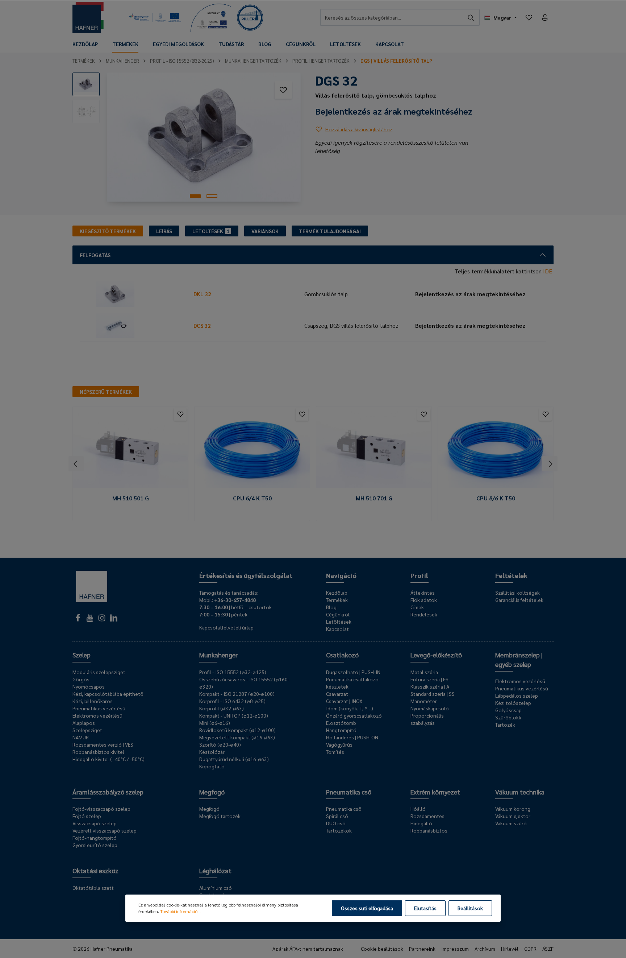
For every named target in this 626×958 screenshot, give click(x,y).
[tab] (107, 231)
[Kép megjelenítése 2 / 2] (211, 196)
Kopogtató (212, 766)
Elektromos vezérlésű (97, 715)
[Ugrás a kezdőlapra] (88, 17)
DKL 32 (202, 293)
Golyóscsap (508, 710)
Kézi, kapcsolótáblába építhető (107, 693)
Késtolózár (212, 751)
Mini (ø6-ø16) (214, 722)
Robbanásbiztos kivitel (98, 751)
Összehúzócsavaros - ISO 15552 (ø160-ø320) (244, 683)
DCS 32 (201, 325)
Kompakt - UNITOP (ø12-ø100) (233, 715)
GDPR (530, 948)
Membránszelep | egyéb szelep (519, 659)
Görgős (80, 679)
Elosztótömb (341, 722)
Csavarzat (337, 693)
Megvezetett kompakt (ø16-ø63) (237, 737)
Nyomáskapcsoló (429, 708)
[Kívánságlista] (529, 17)
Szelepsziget (87, 730)
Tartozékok (339, 830)
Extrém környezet (435, 792)
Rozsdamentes (427, 816)
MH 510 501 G (130, 498)
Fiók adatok (423, 599)
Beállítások (470, 908)
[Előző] (76, 463)
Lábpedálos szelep (516, 695)
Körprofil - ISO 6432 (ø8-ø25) (232, 701)
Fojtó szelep (86, 816)
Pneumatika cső (348, 792)
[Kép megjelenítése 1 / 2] (195, 196)
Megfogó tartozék (220, 816)
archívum (485, 948)
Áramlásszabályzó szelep (107, 792)
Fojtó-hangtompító (94, 837)
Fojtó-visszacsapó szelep (101, 808)
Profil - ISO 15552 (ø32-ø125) (232, 672)
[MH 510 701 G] (373, 449)
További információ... (180, 911)
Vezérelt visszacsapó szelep (104, 830)
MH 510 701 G (374, 498)
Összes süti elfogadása (367, 908)
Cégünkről (338, 614)
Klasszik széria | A (429, 686)
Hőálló (418, 808)
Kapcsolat (337, 628)
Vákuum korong (512, 808)
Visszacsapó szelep (94, 823)
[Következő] (550, 463)
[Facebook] (78, 619)
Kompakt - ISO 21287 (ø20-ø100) (237, 693)
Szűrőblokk (508, 717)
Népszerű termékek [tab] (106, 391)
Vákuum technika (519, 792)
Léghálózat (215, 870)
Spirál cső (337, 816)
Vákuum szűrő (511, 823)
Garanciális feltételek (519, 599)
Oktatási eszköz (95, 870)
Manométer (423, 701)
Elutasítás (425, 908)
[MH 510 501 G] (130, 449)
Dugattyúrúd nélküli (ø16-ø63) (234, 759)
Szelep (81, 655)
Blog (331, 607)
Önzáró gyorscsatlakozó (354, 715)
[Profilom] (545, 17)
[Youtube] (90, 619)
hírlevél (509, 948)
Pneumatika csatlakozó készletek (352, 683)
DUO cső (336, 823)
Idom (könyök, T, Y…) (349, 708)
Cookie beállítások (382, 948)
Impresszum (455, 948)
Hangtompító (341, 730)
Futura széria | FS (429, 679)
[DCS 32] (135, 325)
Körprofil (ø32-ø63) (221, 708)
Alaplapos (83, 722)
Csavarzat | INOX (344, 701)
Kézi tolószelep (513, 702)
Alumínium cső (215, 887)
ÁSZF (548, 948)
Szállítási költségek (517, 592)
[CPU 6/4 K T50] (252, 449)
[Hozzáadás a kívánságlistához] (283, 90)
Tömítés (335, 751)
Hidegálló (421, 823)
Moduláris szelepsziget (98, 672)
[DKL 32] (135, 294)
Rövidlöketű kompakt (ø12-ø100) (237, 730)
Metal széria (424, 672)
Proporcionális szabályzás (427, 719)
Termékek (337, 599)
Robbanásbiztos (428, 830)
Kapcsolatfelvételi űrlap (226, 627)
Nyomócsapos (88, 686)
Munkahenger (218, 655)
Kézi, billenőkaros (92, 701)
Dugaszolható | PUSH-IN (353, 672)
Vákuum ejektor (512, 816)
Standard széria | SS (432, 693)
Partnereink (422, 948)
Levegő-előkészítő (436, 655)
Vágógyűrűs (339, 744)
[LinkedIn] (114, 619)
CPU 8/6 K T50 (495, 498)
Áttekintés (422, 592)
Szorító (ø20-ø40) (220, 744)
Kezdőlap (336, 592)
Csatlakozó (342, 655)
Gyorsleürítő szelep (94, 845)
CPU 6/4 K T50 (252, 498)
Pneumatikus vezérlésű (98, 708)
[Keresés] (471, 17)
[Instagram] (102, 619)
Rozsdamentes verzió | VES (102, 744)
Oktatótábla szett (93, 887)
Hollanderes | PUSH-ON (352, 737)
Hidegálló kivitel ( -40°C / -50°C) (108, 759)
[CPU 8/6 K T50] (495, 449)
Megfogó (212, 792)
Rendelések (423, 614)
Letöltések (338, 621)
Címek (417, 607)
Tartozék (505, 724)
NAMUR (80, 737)
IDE (547, 271)
